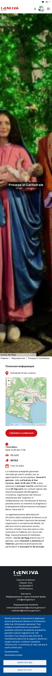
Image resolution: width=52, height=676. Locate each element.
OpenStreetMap (29, 424)
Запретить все (24, 663)
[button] (26, 399)
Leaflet (16, 424)
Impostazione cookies (13, 655)
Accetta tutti (25, 670)
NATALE (14, 460)
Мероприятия (18, 358)
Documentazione (12, 651)
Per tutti (15, 455)
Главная (4, 358)
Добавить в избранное (22, 433)
